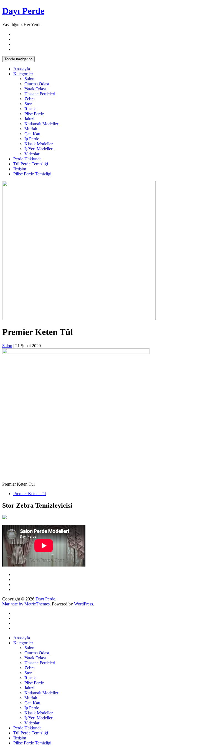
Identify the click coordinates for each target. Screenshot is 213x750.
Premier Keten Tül (29, 493)
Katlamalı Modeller (41, 123)
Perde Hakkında (27, 159)
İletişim (19, 169)
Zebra (29, 98)
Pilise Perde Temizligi (32, 174)
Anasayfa (21, 68)
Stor (28, 103)
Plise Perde (34, 113)
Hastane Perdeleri (39, 93)
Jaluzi (29, 118)
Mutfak (30, 128)
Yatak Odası (35, 88)
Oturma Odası (36, 83)
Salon (29, 78)
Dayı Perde (23, 11)
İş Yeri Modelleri (39, 148)
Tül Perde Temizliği (30, 164)
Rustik (30, 108)
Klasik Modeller (38, 143)
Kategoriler (23, 73)
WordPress (83, 604)
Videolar (31, 154)
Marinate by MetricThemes (26, 604)
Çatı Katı (32, 133)
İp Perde (31, 138)
